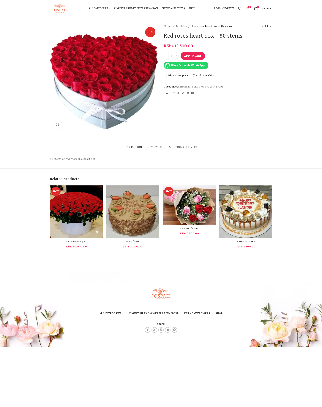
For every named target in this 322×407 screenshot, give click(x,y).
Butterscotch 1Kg (245, 241)
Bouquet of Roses (189, 228)
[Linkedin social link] (188, 93)
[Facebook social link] (174, 93)
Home (167, 26)
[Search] (240, 8)
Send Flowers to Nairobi (207, 86)
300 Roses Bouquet (76, 241)
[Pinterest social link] (183, 93)
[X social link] (178, 93)
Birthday (181, 26)
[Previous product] (263, 26)
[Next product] (270, 26)
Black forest (132, 241)
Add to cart (192, 55)
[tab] (133, 145)
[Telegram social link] (192, 93)
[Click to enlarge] (57, 125)
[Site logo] (60, 8)
